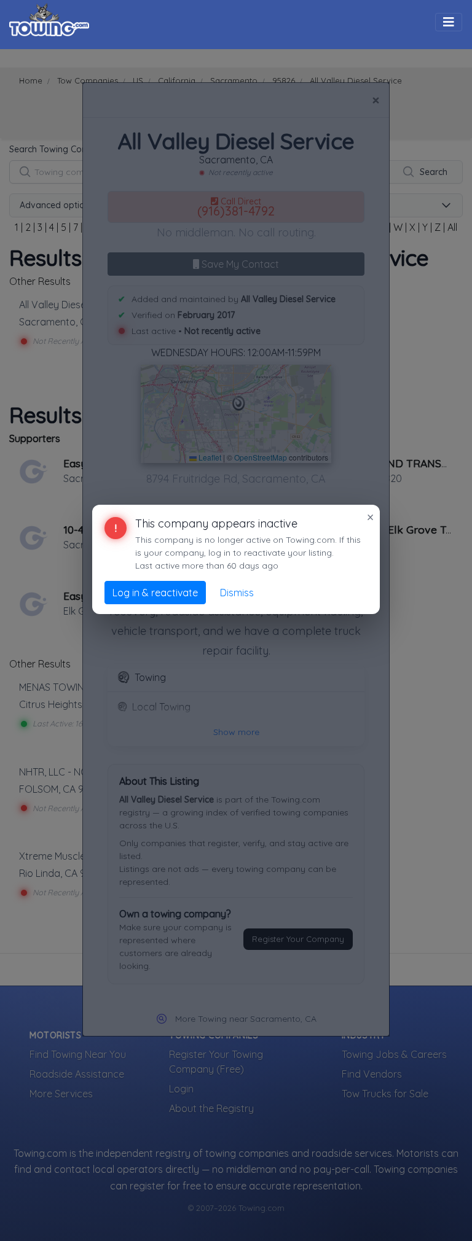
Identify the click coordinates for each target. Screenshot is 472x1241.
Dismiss (237, 592)
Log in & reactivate (155, 592)
